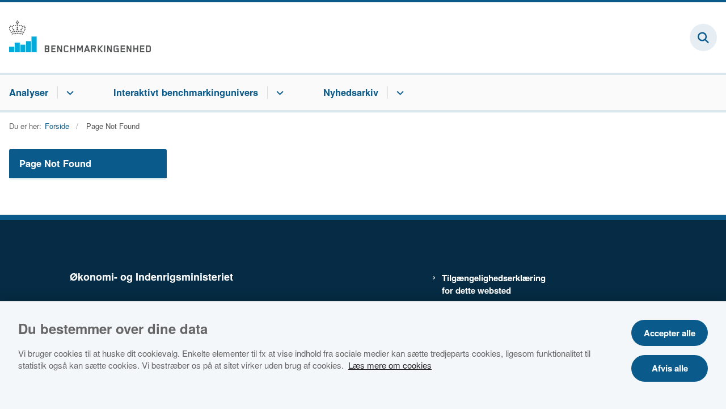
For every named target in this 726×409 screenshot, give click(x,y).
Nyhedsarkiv (350, 92)
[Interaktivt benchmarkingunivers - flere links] (278, 92)
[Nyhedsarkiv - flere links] (398, 92)
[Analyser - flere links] (68, 92)
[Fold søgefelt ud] (703, 37)
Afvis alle (670, 368)
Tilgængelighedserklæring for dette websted (488, 284)
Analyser (28, 92)
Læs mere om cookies (390, 365)
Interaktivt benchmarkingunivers (185, 92)
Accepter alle (669, 333)
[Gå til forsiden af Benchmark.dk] (75, 37)
